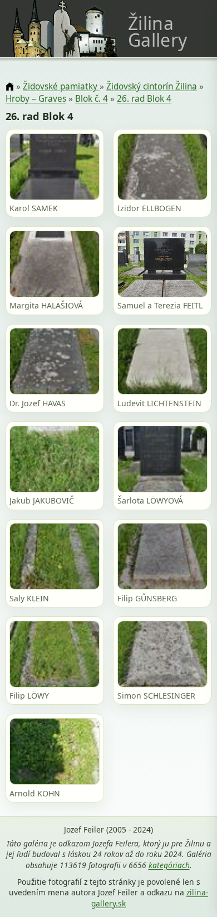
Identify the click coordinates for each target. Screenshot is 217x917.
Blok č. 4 (91, 98)
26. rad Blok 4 (144, 98)
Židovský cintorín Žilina (151, 86)
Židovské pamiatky (61, 86)
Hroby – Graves (36, 98)
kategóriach (169, 865)
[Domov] (10, 87)
